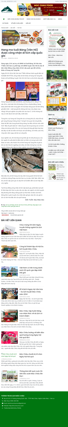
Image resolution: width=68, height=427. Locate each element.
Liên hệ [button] (28, 23)
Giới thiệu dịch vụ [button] (49, 19)
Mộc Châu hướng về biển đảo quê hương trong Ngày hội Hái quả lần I (31, 335)
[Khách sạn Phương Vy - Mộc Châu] (56, 122)
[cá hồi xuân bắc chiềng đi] (22, 37)
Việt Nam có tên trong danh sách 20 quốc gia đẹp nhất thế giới (30, 270)
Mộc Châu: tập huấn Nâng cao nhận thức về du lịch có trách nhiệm (30, 313)
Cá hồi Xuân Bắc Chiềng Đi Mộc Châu (56, 145)
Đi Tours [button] (5, 23)
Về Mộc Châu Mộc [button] (17, 23)
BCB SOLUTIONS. (16, 408)
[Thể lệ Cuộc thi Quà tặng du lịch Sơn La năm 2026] (56, 40)
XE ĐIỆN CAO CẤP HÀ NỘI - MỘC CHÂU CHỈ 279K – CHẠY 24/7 (56, 152)
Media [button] (60, 19)
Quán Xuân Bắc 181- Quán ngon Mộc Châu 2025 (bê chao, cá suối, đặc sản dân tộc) (56, 137)
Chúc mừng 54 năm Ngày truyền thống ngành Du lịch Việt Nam (30, 227)
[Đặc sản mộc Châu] (42, 9)
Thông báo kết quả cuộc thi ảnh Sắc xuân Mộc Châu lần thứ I (31, 373)
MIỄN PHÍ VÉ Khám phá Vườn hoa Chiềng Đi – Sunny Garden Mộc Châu (56, 63)
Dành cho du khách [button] (34, 19)
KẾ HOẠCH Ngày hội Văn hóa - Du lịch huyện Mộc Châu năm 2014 (31, 291)
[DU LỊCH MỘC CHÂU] (7, 9)
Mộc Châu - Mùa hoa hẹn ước (61, 167)
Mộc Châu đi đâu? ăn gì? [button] (16, 19)
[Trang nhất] (3, 19)
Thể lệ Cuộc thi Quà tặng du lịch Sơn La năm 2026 (56, 50)
